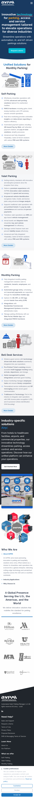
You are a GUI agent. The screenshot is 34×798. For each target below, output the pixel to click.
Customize (17, 786)
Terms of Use (6, 727)
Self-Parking (5, 757)
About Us (4, 745)
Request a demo (17, 51)
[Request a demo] (17, 53)
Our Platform (5, 748)
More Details (8, 146)
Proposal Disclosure (8, 733)
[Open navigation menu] (31, 3)
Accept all (17, 795)
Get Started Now (10, 466)
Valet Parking (5, 761)
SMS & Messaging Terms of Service (13, 736)
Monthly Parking (6, 764)
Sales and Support (7, 721)
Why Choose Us (9, 584)
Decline (17, 790)
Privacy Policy (6, 730)
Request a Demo (7, 724)
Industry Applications (11, 579)
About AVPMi (8, 554)
